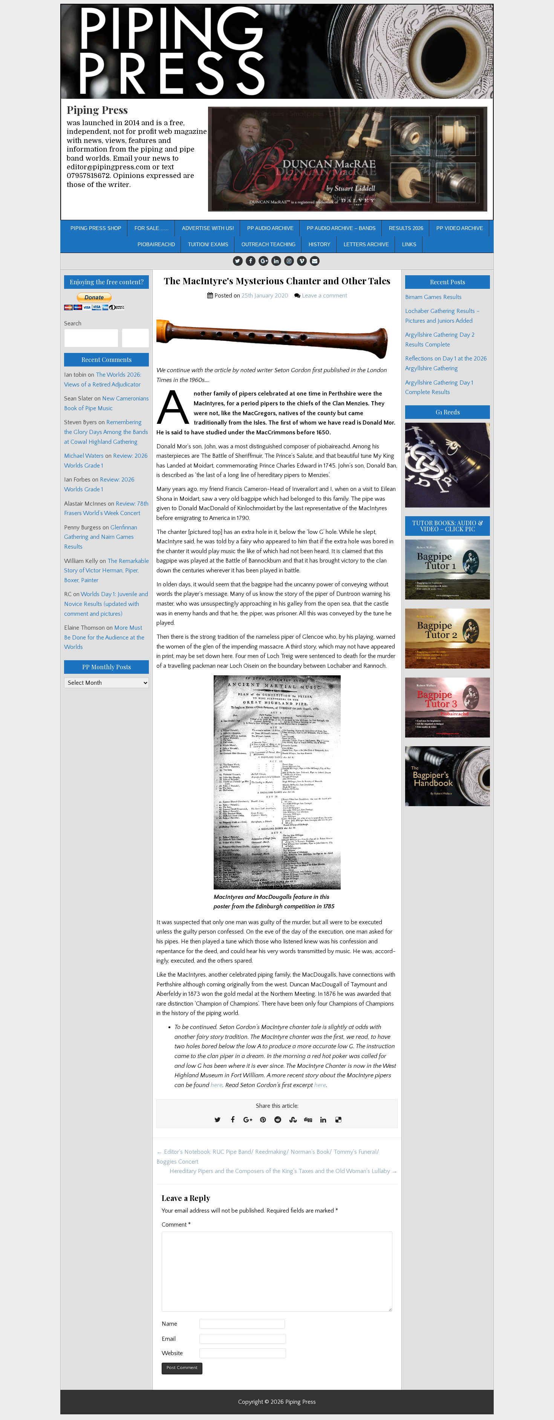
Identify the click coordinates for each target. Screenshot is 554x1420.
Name (169, 1323)
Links (409, 244)
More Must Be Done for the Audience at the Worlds (104, 637)
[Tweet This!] (217, 1120)
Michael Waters (84, 455)
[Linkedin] (276, 261)
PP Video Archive (459, 228)
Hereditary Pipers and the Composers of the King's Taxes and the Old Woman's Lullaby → (284, 1171)
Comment (176, 1224)
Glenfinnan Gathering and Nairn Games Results (100, 537)
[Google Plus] (263, 261)
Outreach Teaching (268, 244)
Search (72, 323)
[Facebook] (251, 261)
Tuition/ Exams (208, 244)
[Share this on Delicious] (338, 1120)
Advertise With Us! (208, 228)
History (320, 244)
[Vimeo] (302, 261)
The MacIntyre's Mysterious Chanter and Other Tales (277, 280)
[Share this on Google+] (248, 1120)
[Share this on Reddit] (278, 1120)
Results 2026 (406, 228)
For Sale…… (152, 228)
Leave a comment (324, 295)
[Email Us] (315, 261)
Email (169, 1339)
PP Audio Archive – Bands (341, 228)
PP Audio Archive (270, 228)
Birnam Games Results (433, 297)
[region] (347, 159)
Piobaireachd (156, 244)
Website (172, 1353)
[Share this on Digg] (308, 1120)
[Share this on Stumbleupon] (293, 1120)
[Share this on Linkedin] (323, 1120)
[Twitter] (238, 261)
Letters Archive (366, 244)
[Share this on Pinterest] (263, 1120)
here (216, 1085)
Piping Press (97, 110)
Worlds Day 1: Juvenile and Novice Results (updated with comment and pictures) (106, 604)
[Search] (135, 338)
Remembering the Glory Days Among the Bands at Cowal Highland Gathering (106, 432)
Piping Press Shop (95, 228)
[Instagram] (289, 261)
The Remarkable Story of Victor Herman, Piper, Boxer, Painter (106, 571)
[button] (347, 159)
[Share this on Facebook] (232, 1120)
